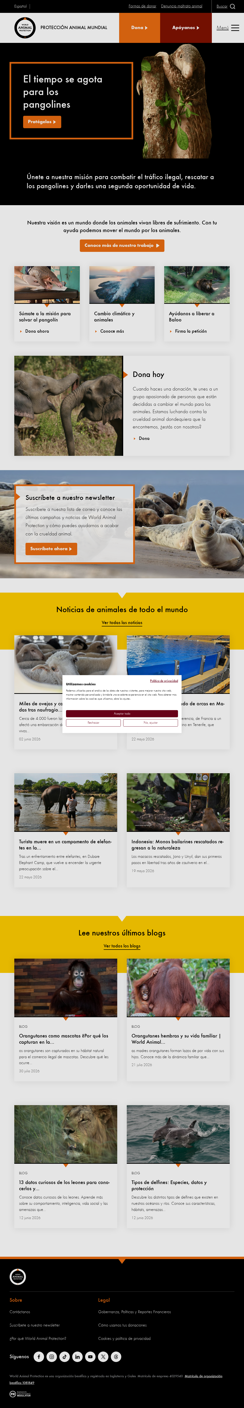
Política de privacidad (164, 681)
